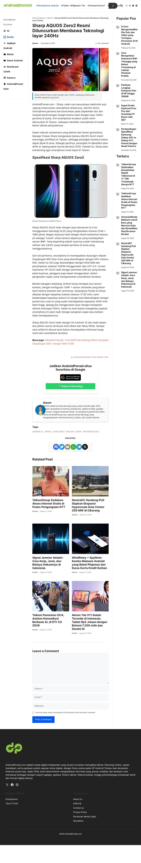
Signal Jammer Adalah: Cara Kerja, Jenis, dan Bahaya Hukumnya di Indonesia (47, 563)
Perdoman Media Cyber (84, 816)
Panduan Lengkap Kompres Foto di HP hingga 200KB (128, 91)
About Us (77, 799)
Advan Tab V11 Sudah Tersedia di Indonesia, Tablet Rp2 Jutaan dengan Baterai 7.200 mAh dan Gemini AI (89, 622)
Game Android (15, 60)
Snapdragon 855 (91, 431)
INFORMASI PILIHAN (9, 22)
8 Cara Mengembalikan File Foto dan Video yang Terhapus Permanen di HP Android (129, 35)
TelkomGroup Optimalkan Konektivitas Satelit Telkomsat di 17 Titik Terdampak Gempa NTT (128, 174)
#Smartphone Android (47, 5)
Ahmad (35, 511)
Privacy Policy (80, 812)
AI (8, 30)
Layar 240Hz (59, 431)
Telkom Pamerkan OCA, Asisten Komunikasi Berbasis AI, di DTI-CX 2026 (48, 620)
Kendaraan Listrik (11, 69)
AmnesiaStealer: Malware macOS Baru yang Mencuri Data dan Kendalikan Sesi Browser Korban (130, 225)
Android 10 (37, 431)
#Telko (64, 5)
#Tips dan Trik (78, 5)
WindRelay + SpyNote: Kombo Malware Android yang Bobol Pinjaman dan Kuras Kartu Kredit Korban (89, 563)
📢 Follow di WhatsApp (70, 386)
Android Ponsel (38, 18)
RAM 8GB (70, 431)
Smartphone (12, 799)
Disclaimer (78, 821)
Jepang (47, 431)
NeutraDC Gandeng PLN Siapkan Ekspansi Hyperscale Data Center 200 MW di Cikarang (88, 505)
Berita (50, 18)
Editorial (77, 803)
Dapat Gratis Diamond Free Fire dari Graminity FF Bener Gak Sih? (128, 112)
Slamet (35, 43)
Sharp (78, 431)
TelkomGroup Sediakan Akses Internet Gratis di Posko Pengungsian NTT (48, 503)
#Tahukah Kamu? (96, 5)
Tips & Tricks (12, 803)
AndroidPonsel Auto (13, 86)
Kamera (11, 77)
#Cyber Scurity (115, 5)
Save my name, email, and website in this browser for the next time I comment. (65, 712)
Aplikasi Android (9, 45)
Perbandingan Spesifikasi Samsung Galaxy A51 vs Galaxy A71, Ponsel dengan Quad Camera (129, 138)
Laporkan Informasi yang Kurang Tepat (91, 357)
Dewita (34, 572)
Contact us (78, 808)
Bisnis (10, 54)
